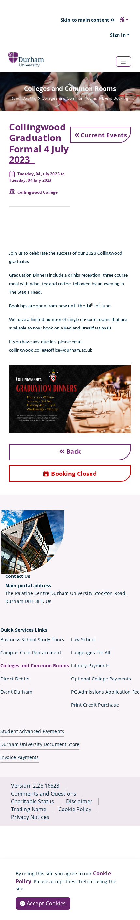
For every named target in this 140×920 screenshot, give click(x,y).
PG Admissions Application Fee (105, 692)
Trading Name (29, 809)
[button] (123, 19)
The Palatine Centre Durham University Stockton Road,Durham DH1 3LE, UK (65, 593)
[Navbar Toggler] (123, 61)
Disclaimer (79, 801)
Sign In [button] (118, 35)
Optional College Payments (101, 679)
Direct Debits (14, 679)
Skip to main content (85, 20)
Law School (83, 639)
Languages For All (90, 653)
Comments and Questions (44, 793)
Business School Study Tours (32, 639)
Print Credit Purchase (95, 705)
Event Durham (16, 692)
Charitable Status (32, 801)
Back (72, 451)
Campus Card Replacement (30, 653)
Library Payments (90, 666)
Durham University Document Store (39, 744)
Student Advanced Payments (32, 731)
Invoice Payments (19, 757)
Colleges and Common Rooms (34, 666)
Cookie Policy (74, 809)
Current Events (104, 135)
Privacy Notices (30, 817)
